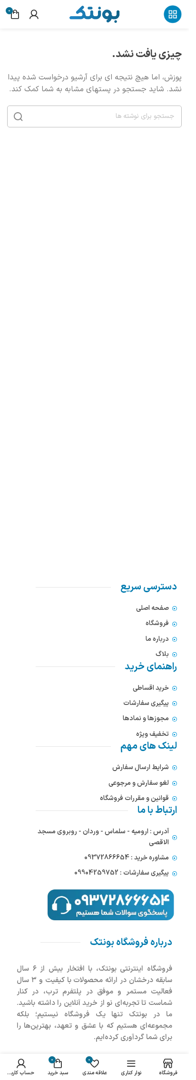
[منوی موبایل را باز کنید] (172, 14)
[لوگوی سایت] (94, 13)
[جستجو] (18, 116)
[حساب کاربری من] (33, 14)
